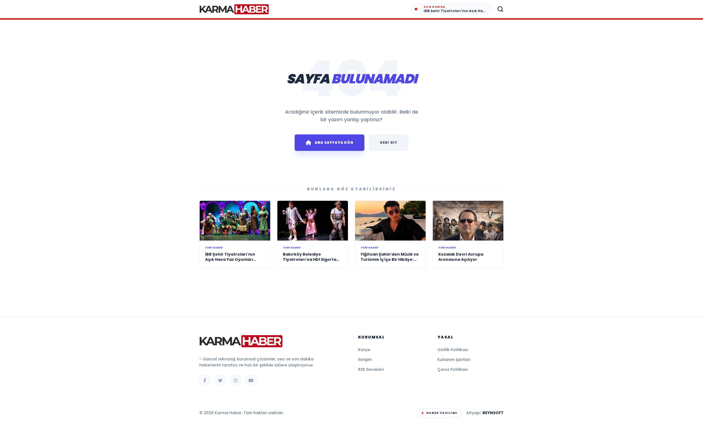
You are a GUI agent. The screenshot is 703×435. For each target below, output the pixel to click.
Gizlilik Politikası (452, 349)
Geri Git (389, 142)
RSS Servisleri (371, 369)
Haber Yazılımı (441, 413)
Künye (364, 349)
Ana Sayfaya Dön (334, 142)
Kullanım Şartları (454, 359)
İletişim (365, 359)
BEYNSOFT (493, 413)
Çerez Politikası (452, 369)
